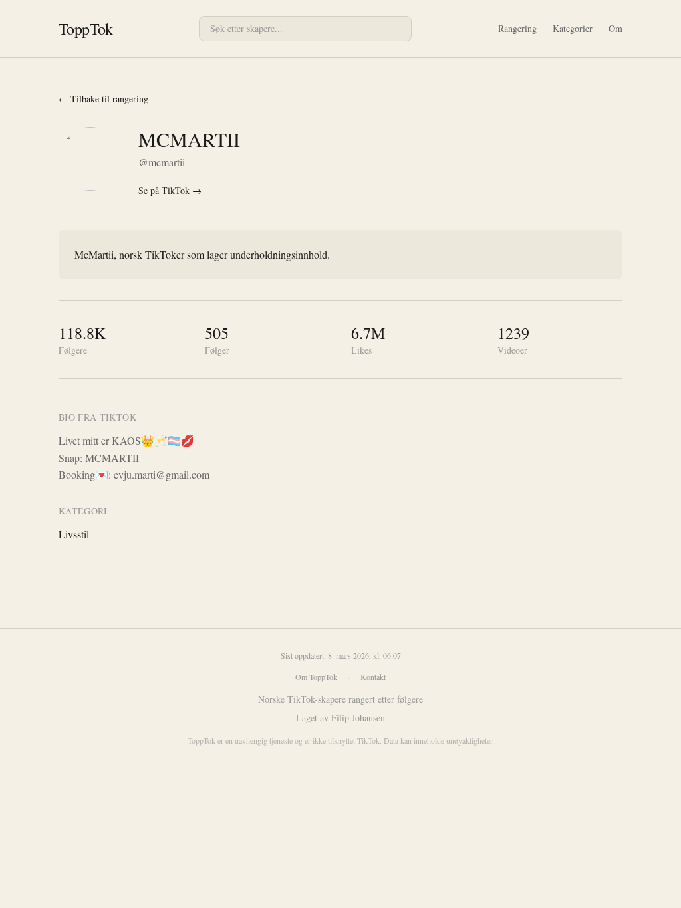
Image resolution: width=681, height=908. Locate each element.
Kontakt (373, 676)
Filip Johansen (358, 717)
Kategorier (573, 28)
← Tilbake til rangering (103, 98)
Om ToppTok (316, 676)
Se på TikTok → (170, 190)
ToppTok (86, 28)
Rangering (517, 28)
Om (615, 28)
